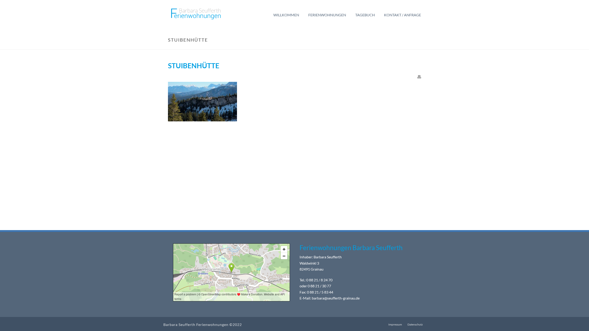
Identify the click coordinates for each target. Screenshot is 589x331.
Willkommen (286, 15)
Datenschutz (415, 324)
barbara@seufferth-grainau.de (336, 298)
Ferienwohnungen (327, 15)
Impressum (395, 324)
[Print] (419, 76)
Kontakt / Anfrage (402, 15)
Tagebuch (365, 15)
